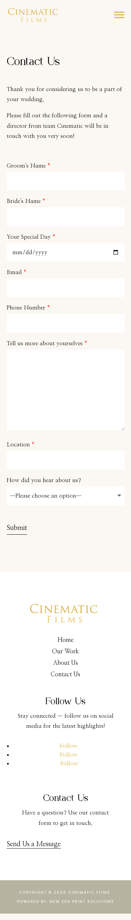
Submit (17, 528)
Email (17, 272)
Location (21, 444)
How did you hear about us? (44, 480)
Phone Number (28, 307)
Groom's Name (28, 166)
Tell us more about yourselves (47, 343)
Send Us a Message (34, 844)
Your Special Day (31, 237)
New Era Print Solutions (82, 901)
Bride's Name (26, 201)
